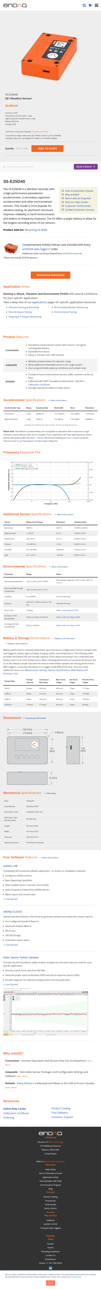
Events (51, 1247)
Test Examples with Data (50, 1181)
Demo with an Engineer (78, 198)
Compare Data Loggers (50, 1228)
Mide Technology (55, 1142)
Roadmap (50, 1236)
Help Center (50, 1169)
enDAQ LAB (10, 865)
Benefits (80, 381)
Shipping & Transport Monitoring (25, 316)
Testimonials (50, 1204)
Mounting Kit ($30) (36, 230)
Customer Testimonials (78, 205)
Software (51, 1220)
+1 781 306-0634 (54, 1263)
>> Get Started (10, 899)
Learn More (22, 1076)
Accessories (50, 1200)
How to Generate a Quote (79, 190)
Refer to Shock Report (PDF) (67, 610)
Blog (51, 1188)
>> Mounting (49, 793)
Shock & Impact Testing (20, 312)
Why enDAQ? (72, 194)
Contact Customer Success (79, 209)
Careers (50, 1243)
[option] (49, 55)
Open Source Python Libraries (21, 957)
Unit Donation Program (50, 1185)
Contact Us (45, 135)
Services (50, 1212)
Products (50, 1192)
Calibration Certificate (39, 384)
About (50, 1239)
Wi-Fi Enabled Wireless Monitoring (71, 307)
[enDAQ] (15, 6)
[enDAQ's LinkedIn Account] (50, 1269)
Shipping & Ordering (40, 131)
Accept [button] (50, 1283)
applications (39, 302)
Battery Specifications (59, 670)
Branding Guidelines (50, 1251)
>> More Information (57, 400)
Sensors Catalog (50, 1196)
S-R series (75, 437)
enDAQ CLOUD (12, 911)
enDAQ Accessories (72, 253)
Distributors (50, 1259)
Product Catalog (61, 1108)
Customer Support (62, 1117)
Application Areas (50, 1177)
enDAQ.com (50, 1137)
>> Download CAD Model (34, 718)
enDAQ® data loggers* (36, 249)
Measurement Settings (36, 670)
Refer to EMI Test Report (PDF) (68, 617)
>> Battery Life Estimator (63, 638)
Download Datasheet (50, 275)
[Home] (4, 166)
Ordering (8, 1117)
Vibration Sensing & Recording (24, 307)
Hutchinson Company (55, 1161)
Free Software (60, 1112)
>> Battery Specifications (16, 643)
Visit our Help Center (76, 202)
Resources (50, 1165)
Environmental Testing (65, 312)
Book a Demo (50, 1208)
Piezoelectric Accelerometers (35, 441)
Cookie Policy (76, 1277)
